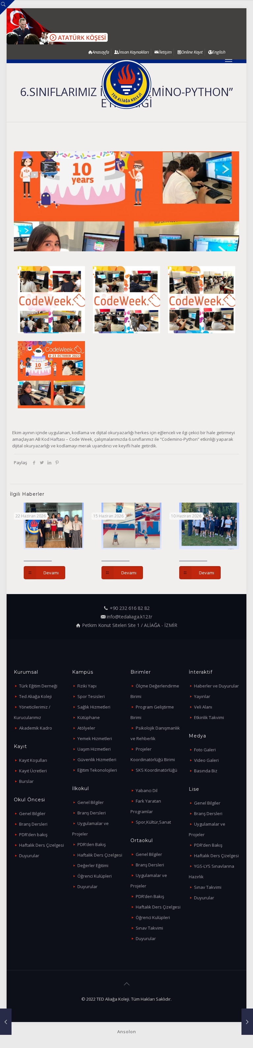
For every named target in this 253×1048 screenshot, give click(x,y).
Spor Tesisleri (91, 696)
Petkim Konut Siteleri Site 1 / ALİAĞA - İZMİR (129, 625)
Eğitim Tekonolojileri (97, 770)
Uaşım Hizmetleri (94, 749)
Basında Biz (205, 771)
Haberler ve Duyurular (216, 686)
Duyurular (29, 856)
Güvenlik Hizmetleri (96, 759)
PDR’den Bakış (91, 844)
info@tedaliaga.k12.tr (129, 616)
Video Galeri (206, 760)
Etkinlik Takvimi (209, 717)
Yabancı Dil (146, 790)
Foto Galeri (205, 750)
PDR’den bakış (33, 834)
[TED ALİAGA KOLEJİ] (126, 84)
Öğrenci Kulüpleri (94, 876)
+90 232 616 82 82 (130, 608)
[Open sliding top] (7, 7)
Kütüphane (88, 717)
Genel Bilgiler (32, 813)
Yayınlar (202, 696)
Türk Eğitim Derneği (38, 686)
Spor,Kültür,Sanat (153, 822)
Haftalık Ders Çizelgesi (41, 845)
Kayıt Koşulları (33, 760)
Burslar (26, 781)
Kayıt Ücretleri (33, 771)
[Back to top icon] (126, 984)
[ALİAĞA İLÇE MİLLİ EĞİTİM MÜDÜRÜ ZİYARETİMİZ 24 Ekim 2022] (247, 1022)
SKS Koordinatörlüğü (156, 770)
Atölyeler (86, 728)
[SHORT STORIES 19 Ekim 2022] (6, 1022)
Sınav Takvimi (149, 928)
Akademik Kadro (35, 728)
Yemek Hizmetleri (94, 738)
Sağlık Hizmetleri (93, 707)
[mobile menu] (228, 61)
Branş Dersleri (33, 824)
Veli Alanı (203, 707)
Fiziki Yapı (87, 686)
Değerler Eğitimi (92, 865)
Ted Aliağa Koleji (35, 696)
